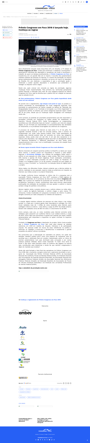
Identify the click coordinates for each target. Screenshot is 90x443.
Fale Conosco (52, 434)
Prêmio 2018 (63, 389)
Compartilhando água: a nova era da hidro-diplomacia (25, 420)
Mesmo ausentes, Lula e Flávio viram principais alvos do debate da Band (82, 32)
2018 (52, 389)
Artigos (42, 13)
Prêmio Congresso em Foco (60, 74)
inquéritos (35, 389)
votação (21, 389)
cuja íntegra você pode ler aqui (50, 103)
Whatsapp (7, 32)
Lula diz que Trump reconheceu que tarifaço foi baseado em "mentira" (81, 69)
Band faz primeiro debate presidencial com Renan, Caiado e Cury (81, 41)
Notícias (29, 13)
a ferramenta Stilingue (33, 154)
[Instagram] (75, 2)
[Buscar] (87, 2)
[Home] (45, 7)
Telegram (7, 35)
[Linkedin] (73, 2)
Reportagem (22, 397)
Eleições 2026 (49, 13)
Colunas (36, 13)
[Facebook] (40, 439)
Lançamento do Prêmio (25, 392)
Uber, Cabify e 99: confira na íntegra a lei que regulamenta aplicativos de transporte (45, 420)
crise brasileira (44, 389)
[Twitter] (70, 2)
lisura (56, 389)
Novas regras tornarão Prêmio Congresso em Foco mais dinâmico (42, 147)
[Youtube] (78, 2)
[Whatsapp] (62, 2)
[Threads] (83, 2)
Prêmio (61, 13)
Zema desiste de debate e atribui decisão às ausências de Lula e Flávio (81, 49)
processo (28, 389)
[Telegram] (65, 2)
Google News (8, 37)
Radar (55, 13)
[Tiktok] (81, 2)
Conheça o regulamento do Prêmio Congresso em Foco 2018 (41, 300)
